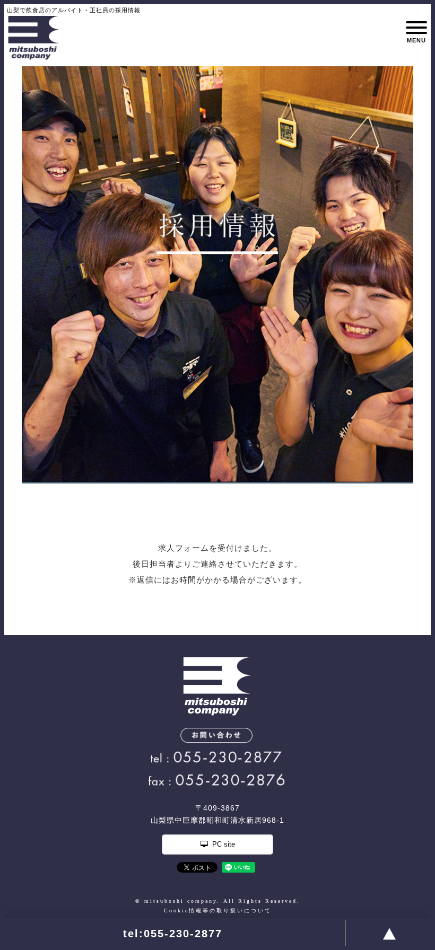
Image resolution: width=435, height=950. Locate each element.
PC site (223, 844)
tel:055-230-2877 (172, 933)
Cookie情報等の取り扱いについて (218, 910)
